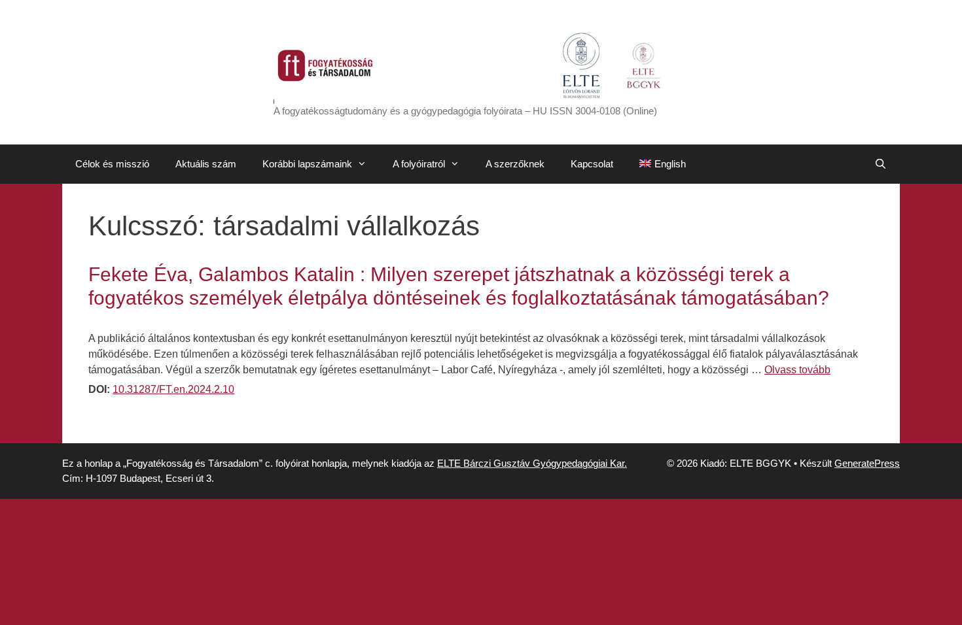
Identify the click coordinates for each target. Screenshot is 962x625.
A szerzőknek (515, 163)
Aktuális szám (205, 163)
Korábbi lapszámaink (307, 163)
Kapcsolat (592, 163)
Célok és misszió (112, 163)
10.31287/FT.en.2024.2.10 (173, 389)
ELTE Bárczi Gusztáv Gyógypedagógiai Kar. (532, 463)
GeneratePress (867, 463)
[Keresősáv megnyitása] (880, 164)
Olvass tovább (797, 369)
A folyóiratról (419, 163)
